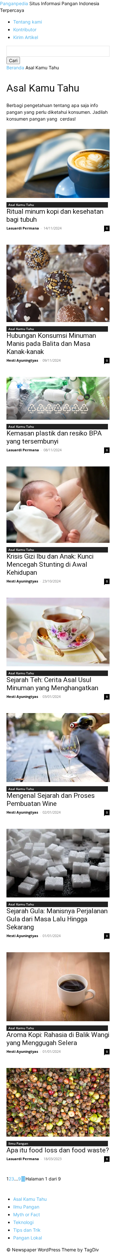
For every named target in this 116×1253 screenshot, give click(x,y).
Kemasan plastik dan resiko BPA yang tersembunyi (54, 437)
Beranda (15, 67)
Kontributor (24, 29)
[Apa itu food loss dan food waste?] (58, 1102)
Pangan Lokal (27, 1237)
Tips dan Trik (27, 1230)
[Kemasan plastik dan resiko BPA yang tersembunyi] (58, 398)
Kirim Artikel (25, 37)
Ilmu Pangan (18, 1143)
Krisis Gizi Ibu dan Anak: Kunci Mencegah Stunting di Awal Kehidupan (49, 564)
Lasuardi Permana (22, 228)
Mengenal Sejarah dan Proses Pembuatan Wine (50, 800)
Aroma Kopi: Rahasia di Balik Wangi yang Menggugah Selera (57, 1039)
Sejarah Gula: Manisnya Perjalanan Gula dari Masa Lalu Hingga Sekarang (57, 919)
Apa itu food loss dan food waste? (57, 1150)
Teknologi (23, 1222)
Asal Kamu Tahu (21, 204)
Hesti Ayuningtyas (22, 360)
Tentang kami (27, 21)
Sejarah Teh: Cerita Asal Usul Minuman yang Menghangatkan (52, 684)
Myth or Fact (26, 1214)
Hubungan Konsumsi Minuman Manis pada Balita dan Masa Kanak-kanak (51, 344)
